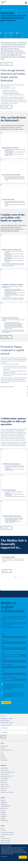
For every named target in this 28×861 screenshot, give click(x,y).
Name (3, 634)
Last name (4, 640)
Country (3, 671)
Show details (3, 856)
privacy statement (9, 685)
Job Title (3, 658)
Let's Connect (6, 702)
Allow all (23, 857)
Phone (3, 652)
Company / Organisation (7, 664)
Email (3, 645)
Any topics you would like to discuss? (10, 677)
